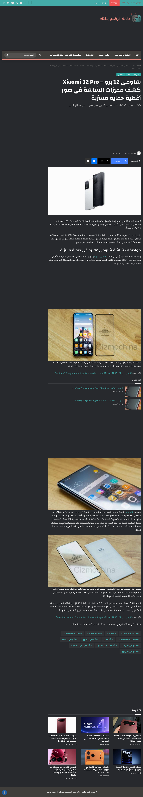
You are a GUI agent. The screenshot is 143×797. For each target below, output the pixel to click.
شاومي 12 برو (100, 256)
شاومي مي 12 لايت (80, 646)
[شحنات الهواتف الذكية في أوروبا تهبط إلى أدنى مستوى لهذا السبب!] (95, 757)
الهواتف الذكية (109, 65)
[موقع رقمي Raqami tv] (120, 16)
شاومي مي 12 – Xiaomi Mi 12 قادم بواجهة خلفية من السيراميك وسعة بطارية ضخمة (94, 617)
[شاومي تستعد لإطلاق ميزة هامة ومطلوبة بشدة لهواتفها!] (133, 392)
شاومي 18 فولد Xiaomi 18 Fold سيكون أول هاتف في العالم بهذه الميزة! (127, 738)
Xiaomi (110, 634)
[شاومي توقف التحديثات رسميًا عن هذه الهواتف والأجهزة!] (133, 404)
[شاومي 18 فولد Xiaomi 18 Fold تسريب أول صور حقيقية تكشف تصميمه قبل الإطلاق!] (62, 725)
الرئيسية (136, 65)
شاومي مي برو (129, 652)
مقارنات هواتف (56, 55)
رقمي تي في (51, 792)
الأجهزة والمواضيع (123, 55)
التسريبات (128, 512)
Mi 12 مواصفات (129, 634)
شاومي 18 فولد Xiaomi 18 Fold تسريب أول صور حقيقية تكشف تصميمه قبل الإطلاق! (62, 738)
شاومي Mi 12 (69, 640)
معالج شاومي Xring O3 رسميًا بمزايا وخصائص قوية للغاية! (128, 768)
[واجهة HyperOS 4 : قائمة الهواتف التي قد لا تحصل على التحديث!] (95, 725)
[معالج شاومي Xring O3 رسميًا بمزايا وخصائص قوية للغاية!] (127, 757)
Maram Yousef (130, 153)
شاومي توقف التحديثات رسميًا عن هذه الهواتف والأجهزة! (98, 401)
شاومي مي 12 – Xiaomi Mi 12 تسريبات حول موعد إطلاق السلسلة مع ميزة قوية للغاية (94, 373)
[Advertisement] (47, 28)
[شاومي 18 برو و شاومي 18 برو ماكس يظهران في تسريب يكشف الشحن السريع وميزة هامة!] (62, 757)
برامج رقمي (104, 55)
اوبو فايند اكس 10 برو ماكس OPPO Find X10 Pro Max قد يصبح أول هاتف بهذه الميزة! (75, 2)
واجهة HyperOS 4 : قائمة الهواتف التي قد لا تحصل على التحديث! (96, 738)
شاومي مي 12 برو (106, 646)
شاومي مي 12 (129, 646)
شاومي (121, 74)
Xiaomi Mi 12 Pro (71, 634)
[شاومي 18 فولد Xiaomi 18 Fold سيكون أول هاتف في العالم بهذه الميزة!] (127, 725)
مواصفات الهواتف (73, 55)
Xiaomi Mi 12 (93, 634)
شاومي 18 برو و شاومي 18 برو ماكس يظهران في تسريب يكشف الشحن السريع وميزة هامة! (63, 771)
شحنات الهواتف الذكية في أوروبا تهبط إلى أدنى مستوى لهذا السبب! (96, 769)
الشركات (90, 55)
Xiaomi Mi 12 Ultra (127, 640)
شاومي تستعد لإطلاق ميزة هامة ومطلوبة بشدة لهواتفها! (97, 388)
